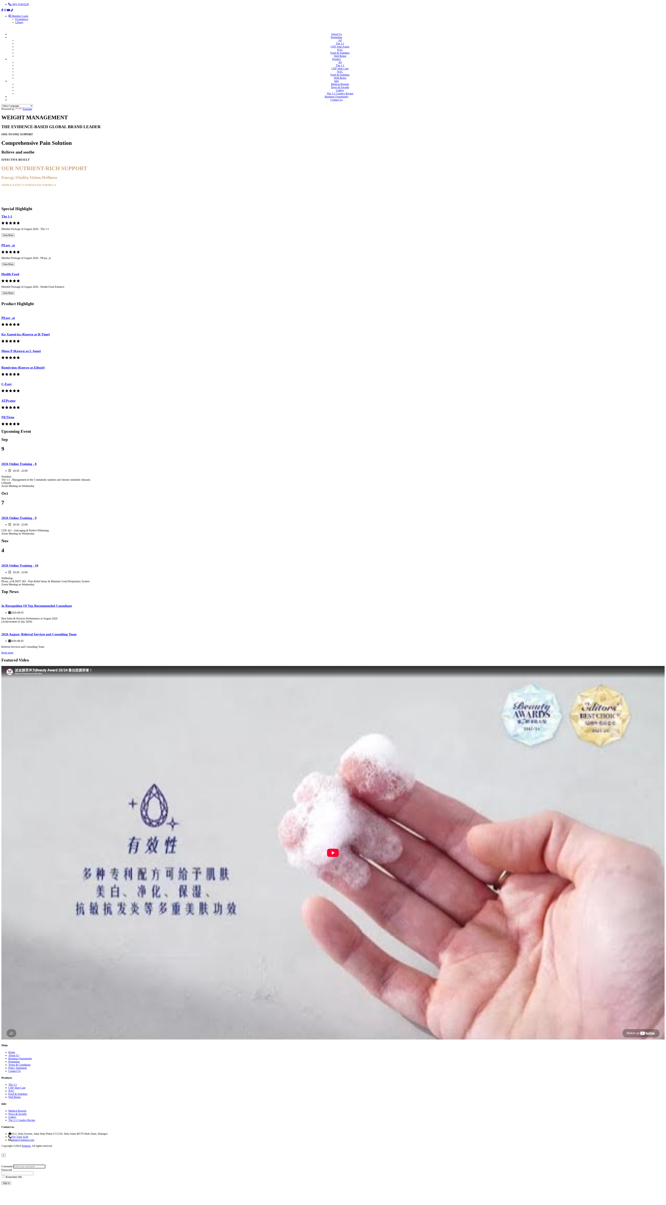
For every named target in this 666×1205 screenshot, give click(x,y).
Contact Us (336, 99)
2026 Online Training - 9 (19, 518)
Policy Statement (17, 1067)
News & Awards (340, 87)
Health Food (10, 274)
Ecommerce (21, 19)
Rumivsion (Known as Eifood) (23, 367)
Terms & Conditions (19, 1064)
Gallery (340, 90)
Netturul (26, 1145)
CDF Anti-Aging (340, 46)
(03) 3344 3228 (19, 1136)
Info (336, 81)
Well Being (340, 56)
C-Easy (6, 384)
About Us (336, 34)
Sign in (6, 1183)
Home (11, 1052)
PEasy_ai (8, 245)
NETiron (7, 417)
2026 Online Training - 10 (19, 565)
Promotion (336, 37)
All (340, 40)
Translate (27, 108)
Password (6, 1169)
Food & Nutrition (339, 52)
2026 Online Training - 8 (19, 464)
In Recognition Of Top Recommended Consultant (36, 606)
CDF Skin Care (340, 68)
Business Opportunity (336, 96)
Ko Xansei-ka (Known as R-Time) (25, 334)
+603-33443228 (20, 4)
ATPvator (8, 401)
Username (6, 1166)
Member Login (19, 16)
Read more (7, 652)
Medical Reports (340, 84)
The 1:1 (340, 43)
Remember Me (14, 1176)
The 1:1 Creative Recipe (340, 93)
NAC (340, 49)
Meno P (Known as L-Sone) (21, 351)
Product (336, 59)
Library (19, 22)
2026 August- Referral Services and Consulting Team (38, 634)
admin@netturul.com (22, 1139)
